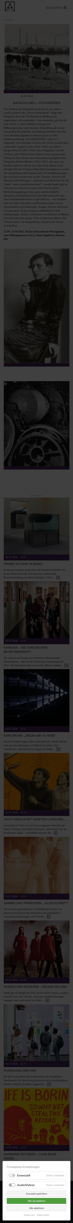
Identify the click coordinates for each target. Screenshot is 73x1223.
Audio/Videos (26, 1185)
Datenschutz (43, 1215)
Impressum (29, 1215)
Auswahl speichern (36, 1193)
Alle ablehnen (36, 1208)
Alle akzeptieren (36, 1200)
